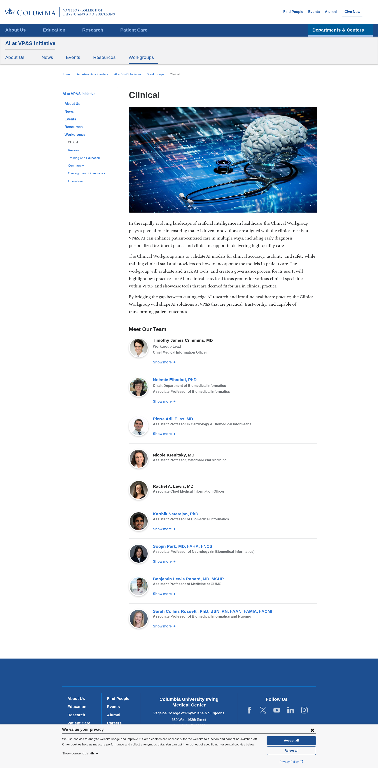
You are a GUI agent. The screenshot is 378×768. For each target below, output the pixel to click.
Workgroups (155, 74)
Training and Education (84, 158)
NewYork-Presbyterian (189, 673)
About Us (72, 104)
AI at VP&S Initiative (30, 43)
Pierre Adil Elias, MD (173, 419)
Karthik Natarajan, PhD (175, 514)
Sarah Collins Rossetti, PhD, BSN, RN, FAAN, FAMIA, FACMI (212, 611)
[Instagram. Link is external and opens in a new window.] (304, 710)
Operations (75, 181)
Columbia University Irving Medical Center (130, 672)
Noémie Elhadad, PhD (175, 379)
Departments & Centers (92, 74)
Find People (293, 12)
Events (314, 12)
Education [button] (54, 29)
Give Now (352, 12)
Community (76, 165)
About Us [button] (15, 29)
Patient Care (133, 29)
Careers (114, 723)
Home (65, 74)
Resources (104, 57)
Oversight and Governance (86, 173)
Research (74, 150)
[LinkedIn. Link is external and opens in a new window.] (290, 710)
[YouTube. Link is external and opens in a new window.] (276, 710)
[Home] (60, 12)
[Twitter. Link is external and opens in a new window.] (263, 710)
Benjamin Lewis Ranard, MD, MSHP (188, 579)
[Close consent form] (312, 729)
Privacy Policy (289, 761)
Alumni (331, 12)
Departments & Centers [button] (338, 29)
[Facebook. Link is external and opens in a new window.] (249, 710)
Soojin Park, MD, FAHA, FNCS (182, 546)
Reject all (291, 750)
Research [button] (92, 29)
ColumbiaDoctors (252, 672)
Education (76, 707)
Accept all (291, 740)
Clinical (73, 142)
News (47, 57)
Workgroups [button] (141, 57)
